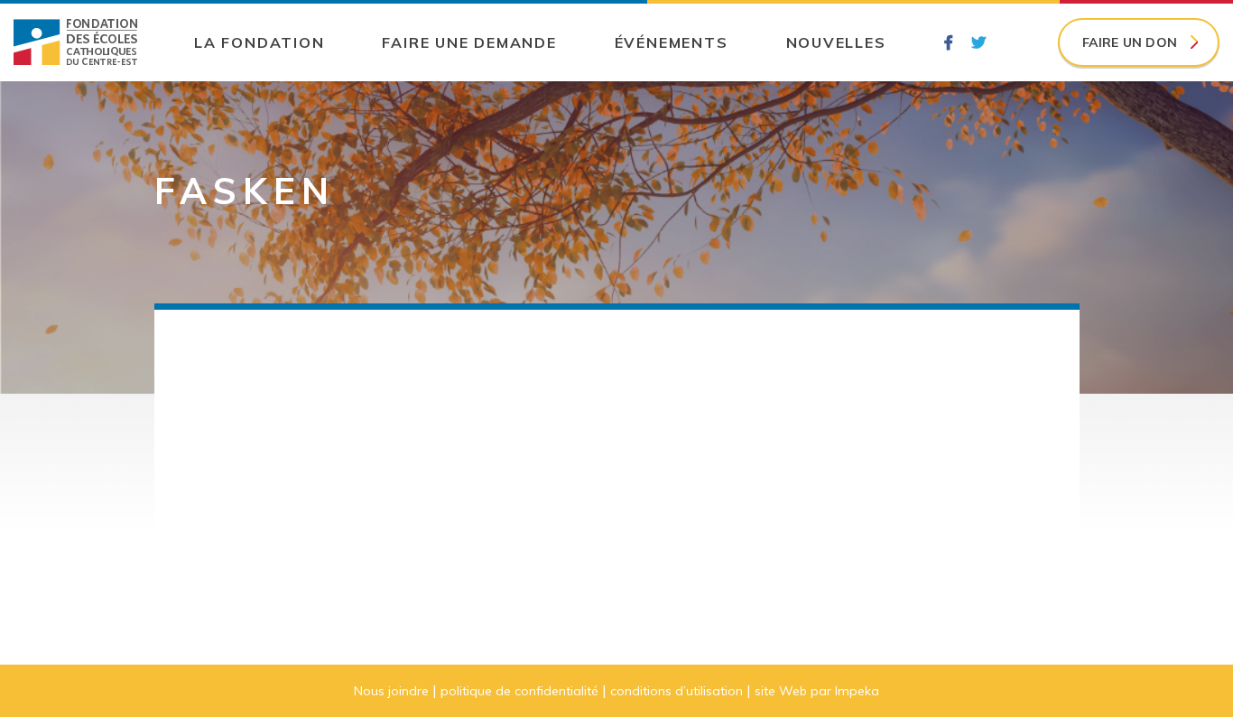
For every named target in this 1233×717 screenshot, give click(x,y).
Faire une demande (469, 42)
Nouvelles (836, 42)
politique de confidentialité (519, 691)
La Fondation (259, 42)
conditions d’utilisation (676, 691)
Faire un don (1129, 42)
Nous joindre (391, 691)
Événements (671, 42)
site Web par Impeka (817, 691)
